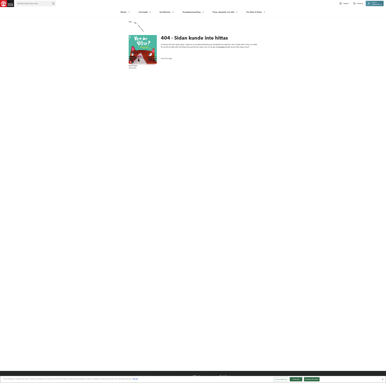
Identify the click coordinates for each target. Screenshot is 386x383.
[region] (193, 379)
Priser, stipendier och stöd (223, 12)
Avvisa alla (296, 379)
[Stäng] (383, 379)
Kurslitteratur (165, 12)
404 (135, 22)
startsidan (221, 47)
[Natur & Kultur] (7, 3)
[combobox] (36, 3)
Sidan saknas (141, 28)
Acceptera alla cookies (311, 379)
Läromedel (143, 12)
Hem (130, 22)
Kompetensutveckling (191, 12)
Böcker (124, 12)
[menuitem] (125, 12)
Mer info (135, 379)
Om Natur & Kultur (254, 12)
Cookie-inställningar (281, 379)
